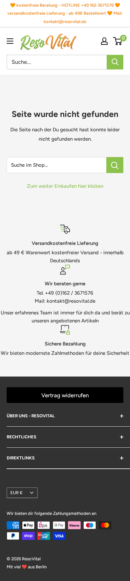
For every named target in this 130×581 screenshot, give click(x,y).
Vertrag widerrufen (65, 395)
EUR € (16, 492)
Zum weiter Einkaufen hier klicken (65, 186)
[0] (118, 41)
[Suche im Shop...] (114, 165)
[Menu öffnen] (10, 41)
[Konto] (104, 41)
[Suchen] (115, 62)
